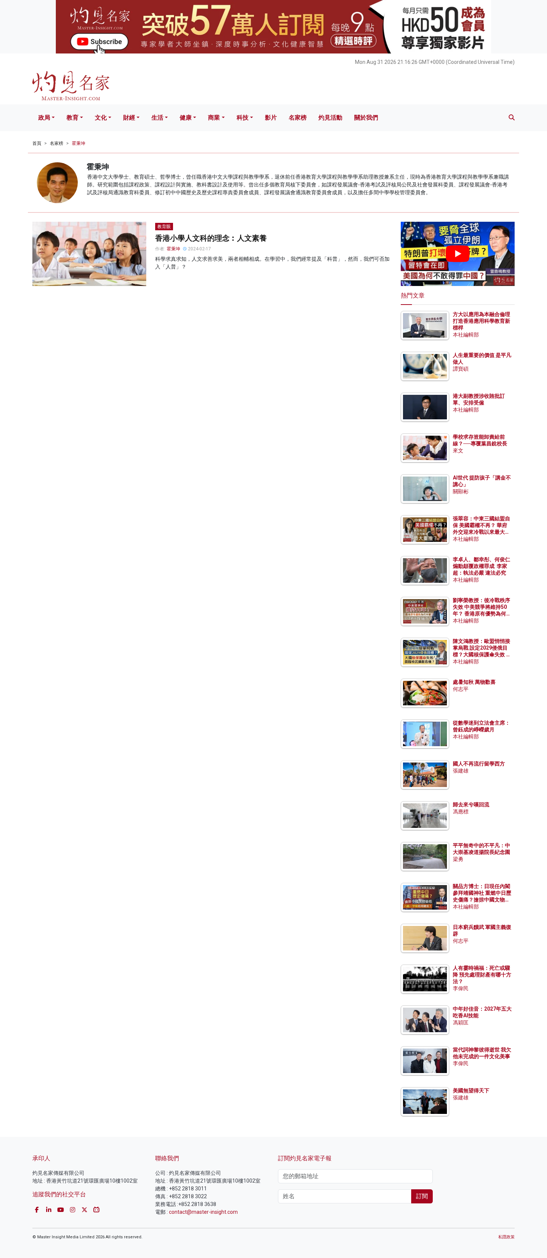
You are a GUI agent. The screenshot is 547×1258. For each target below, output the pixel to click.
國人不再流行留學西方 (479, 764)
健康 (186, 117)
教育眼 (164, 226)
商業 (214, 117)
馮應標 (460, 812)
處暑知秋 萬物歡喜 (474, 682)
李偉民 (460, 988)
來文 (458, 451)
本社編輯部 (466, 335)
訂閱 (422, 1196)
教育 (73, 117)
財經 (129, 117)
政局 (44, 117)
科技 (243, 117)
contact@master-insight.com (203, 1212)
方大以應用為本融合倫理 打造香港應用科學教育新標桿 (482, 321)
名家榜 (298, 117)
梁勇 (458, 859)
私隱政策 (506, 1237)
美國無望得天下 (471, 1090)
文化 (101, 117)
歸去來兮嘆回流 (471, 804)
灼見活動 (330, 117)
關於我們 (366, 117)
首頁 (36, 143)
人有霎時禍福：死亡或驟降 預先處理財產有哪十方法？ (482, 974)
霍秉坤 (78, 143)
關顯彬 (460, 491)
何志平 (460, 689)
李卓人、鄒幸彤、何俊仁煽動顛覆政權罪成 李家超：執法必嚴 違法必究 (481, 566)
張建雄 (460, 771)
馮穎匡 (460, 1022)
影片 (271, 117)
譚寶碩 (460, 369)
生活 (157, 117)
